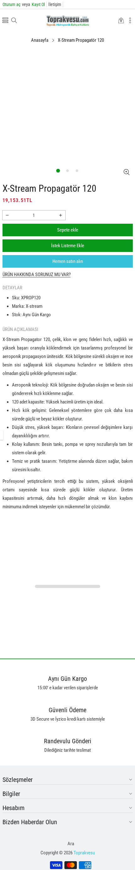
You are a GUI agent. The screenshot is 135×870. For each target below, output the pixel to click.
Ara (71, 843)
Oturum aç (11, 4)
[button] (5, 21)
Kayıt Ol (33, 4)
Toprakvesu (84, 853)
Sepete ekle (67, 230)
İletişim (54, 4)
